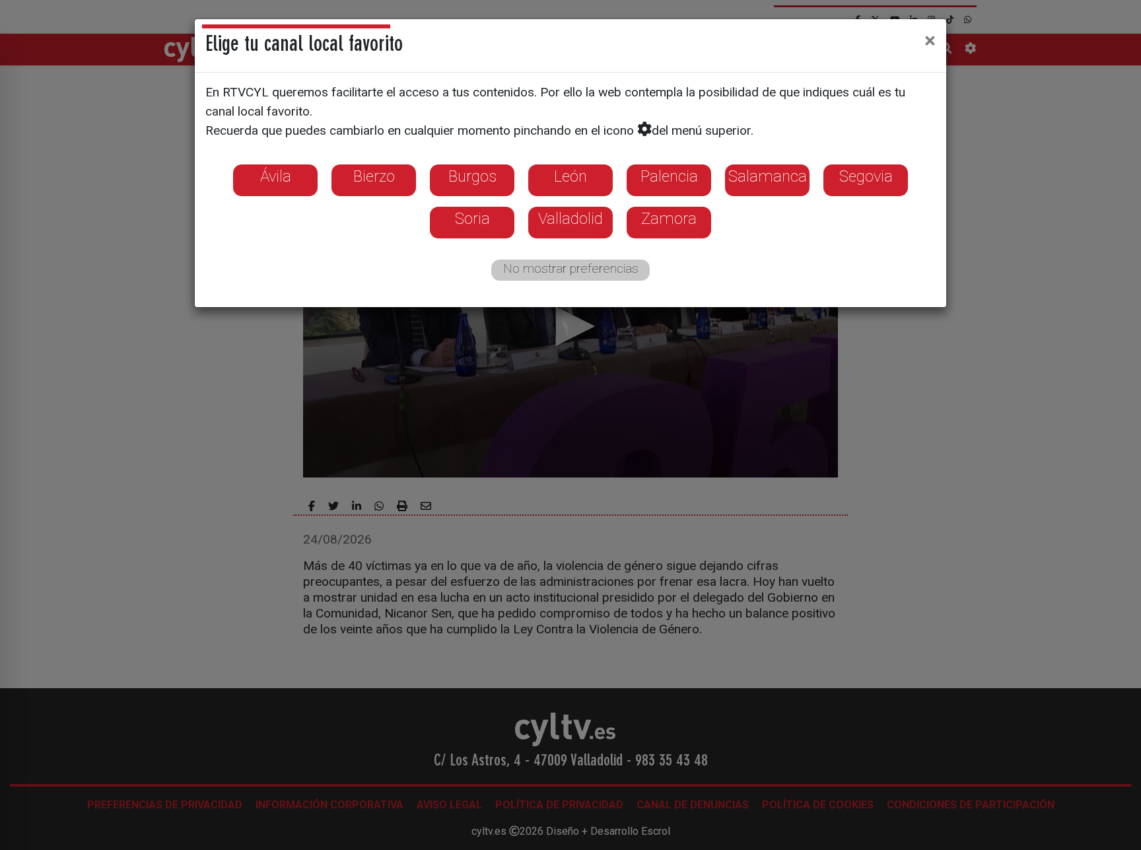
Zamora (669, 218)
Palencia (669, 176)
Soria (472, 218)
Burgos (472, 176)
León (570, 176)
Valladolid (570, 218)
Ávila (275, 176)
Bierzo (374, 176)
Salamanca (767, 176)
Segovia (866, 176)
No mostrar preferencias (571, 268)
